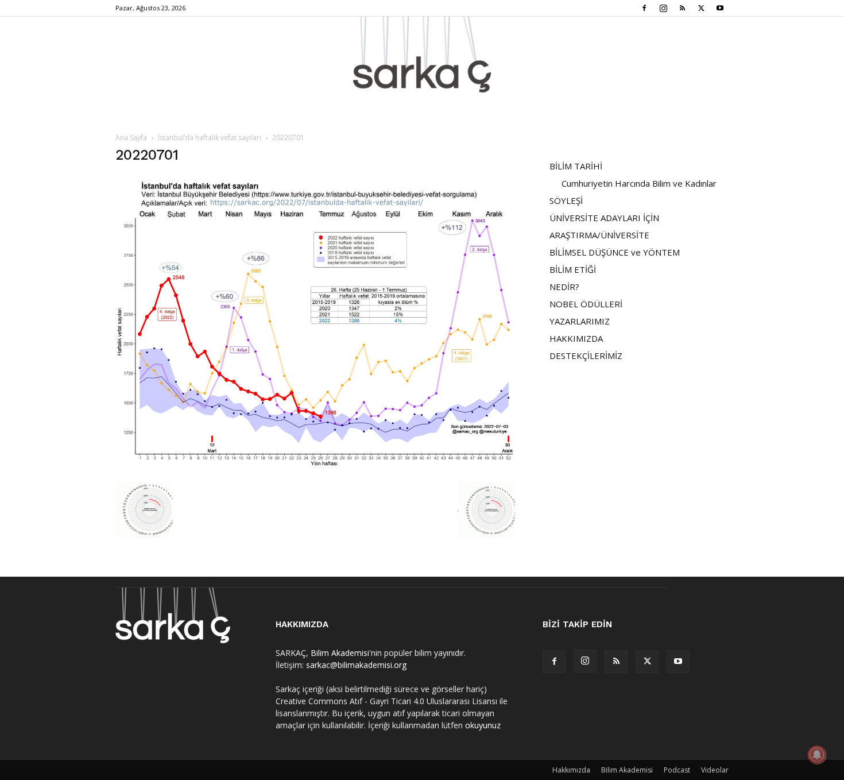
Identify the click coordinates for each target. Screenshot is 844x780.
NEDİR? (564, 286)
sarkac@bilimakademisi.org (356, 664)
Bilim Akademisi (340, 652)
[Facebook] (644, 8)
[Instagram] (663, 8)
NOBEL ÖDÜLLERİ (585, 304)
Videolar (715, 770)
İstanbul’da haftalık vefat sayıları (209, 137)
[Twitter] (701, 8)
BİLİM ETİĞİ (572, 269)
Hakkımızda (571, 770)
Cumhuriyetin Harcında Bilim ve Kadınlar (639, 183)
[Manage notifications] (817, 755)
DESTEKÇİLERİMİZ (585, 355)
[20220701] (315, 469)
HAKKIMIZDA (576, 338)
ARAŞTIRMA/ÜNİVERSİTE (599, 235)
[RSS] (682, 8)
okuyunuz (483, 725)
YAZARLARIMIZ (579, 321)
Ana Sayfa (131, 137)
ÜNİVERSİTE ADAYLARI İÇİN (604, 217)
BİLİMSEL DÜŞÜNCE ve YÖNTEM (614, 252)
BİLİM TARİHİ (575, 166)
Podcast (677, 770)
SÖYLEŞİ (566, 200)
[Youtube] (720, 8)
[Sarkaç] (422, 54)
